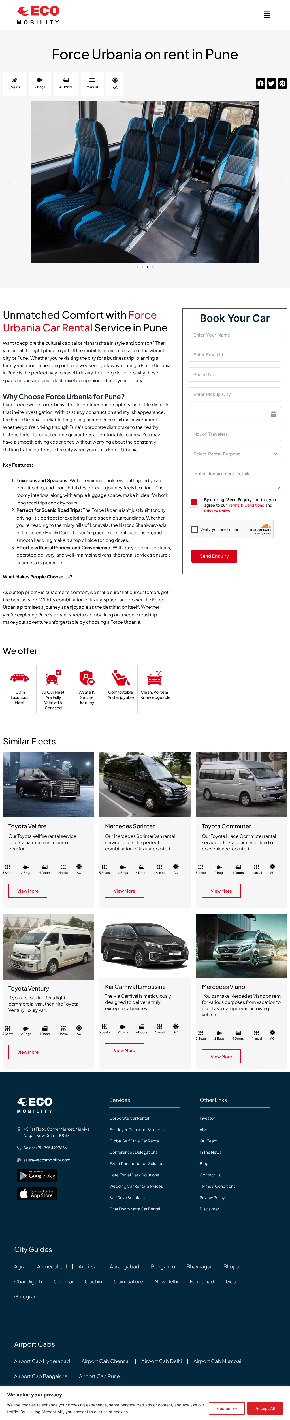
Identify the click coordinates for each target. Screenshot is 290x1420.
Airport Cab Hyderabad (42, 1361)
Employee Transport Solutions (137, 1129)
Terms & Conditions (246, 505)
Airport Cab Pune (99, 1376)
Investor (207, 1118)
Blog (204, 1163)
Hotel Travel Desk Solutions (134, 1174)
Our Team (209, 1140)
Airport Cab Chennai (106, 1361)
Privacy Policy (217, 510)
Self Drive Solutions (127, 1197)
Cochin (93, 1281)
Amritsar (88, 1266)
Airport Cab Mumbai (217, 1361)
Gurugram (26, 1296)
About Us (208, 1129)
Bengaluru (163, 1266)
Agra (19, 1266)
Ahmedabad (52, 1266)
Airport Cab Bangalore (40, 1376)
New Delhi (166, 1281)
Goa (231, 1281)
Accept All (265, 1408)
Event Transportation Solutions (137, 1163)
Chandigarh (28, 1281)
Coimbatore (128, 1281)
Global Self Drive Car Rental (134, 1140)
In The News (210, 1152)
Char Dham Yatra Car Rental (134, 1208)
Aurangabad (124, 1266)
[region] (145, 1403)
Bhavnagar (199, 1266)
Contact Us (210, 1174)
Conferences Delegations (133, 1152)
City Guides (33, 1249)
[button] (267, 15)
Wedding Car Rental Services (136, 1186)
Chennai (63, 1281)
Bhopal (231, 1266)
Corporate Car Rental (129, 1118)
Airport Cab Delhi (161, 1361)
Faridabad (202, 1281)
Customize (227, 1408)
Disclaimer (209, 1208)
